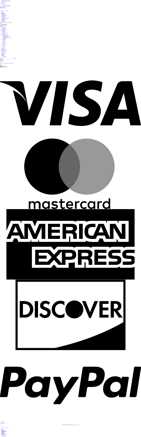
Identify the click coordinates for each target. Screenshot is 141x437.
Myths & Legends (3, 50)
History (2, 43)
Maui (3, 41)
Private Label (3, 18)
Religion (2, 54)
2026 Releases (3, 28)
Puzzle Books (3, 53)
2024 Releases (3, 30)
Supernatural (3, 55)
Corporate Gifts (3, 434)
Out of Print (2, 52)
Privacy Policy (3, 422)
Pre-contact (4, 45)
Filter (14, 58)
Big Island (4, 40)
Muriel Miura (4, 38)
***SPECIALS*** (3, 27)
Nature (2, 51)
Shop (2, 11)
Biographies (4, 44)
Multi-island (4, 42)
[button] (0, 23)
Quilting (4, 47)
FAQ (2, 3)
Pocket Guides (5, 56)
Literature (2, 49)
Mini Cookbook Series (6, 35)
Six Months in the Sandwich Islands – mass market (6, 63)
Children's (2, 32)
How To (2, 46)
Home (1, 22)
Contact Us (3, 430)
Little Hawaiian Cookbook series (7, 37)
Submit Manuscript (4, 431)
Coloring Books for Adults (4, 34)
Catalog (2, 17)
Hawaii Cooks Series (5, 36)
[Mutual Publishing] (2, 7)
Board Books (4, 31)
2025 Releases (3, 29)
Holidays (4, 33)
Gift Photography (3, 39)
